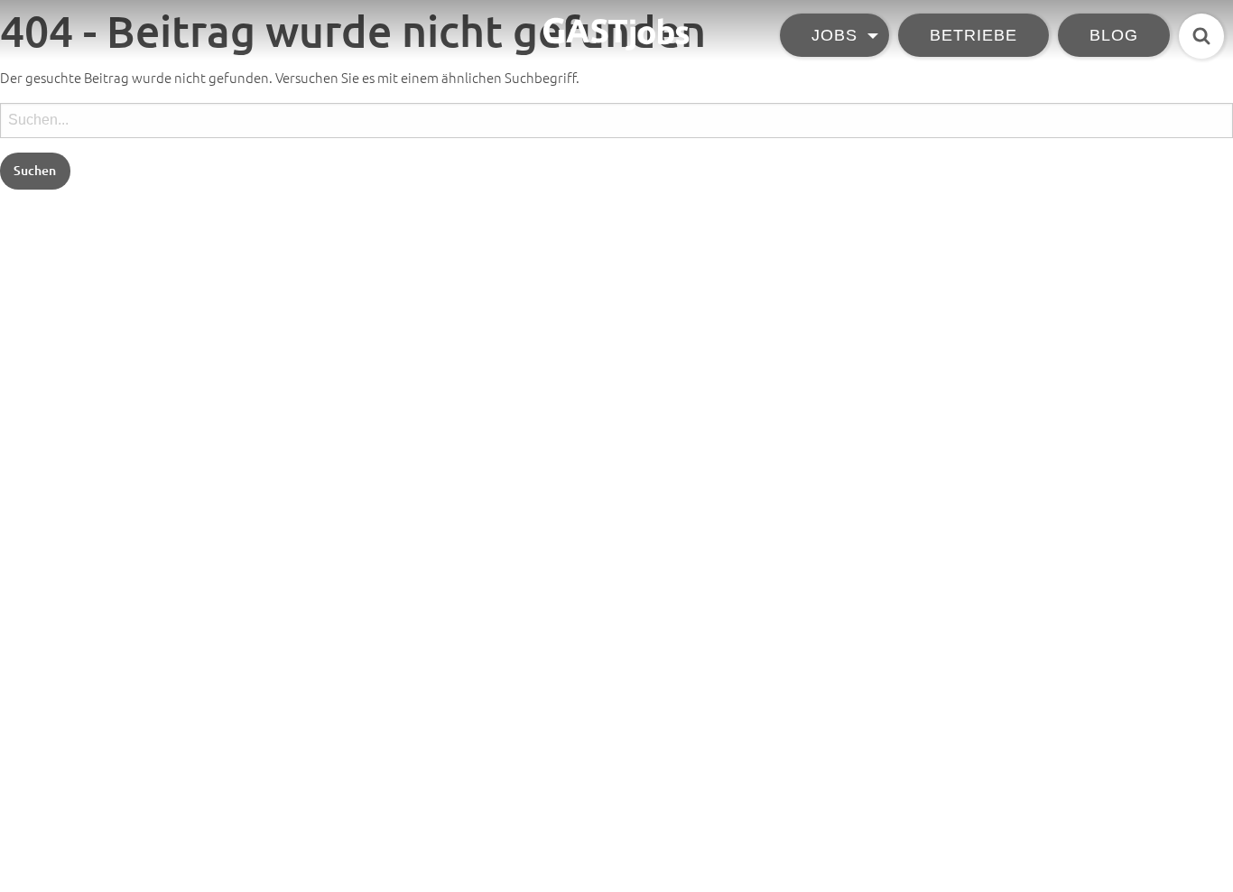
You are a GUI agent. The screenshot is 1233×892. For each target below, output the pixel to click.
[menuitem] (839, 37)
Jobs (834, 34)
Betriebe (973, 34)
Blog (1113, 34)
